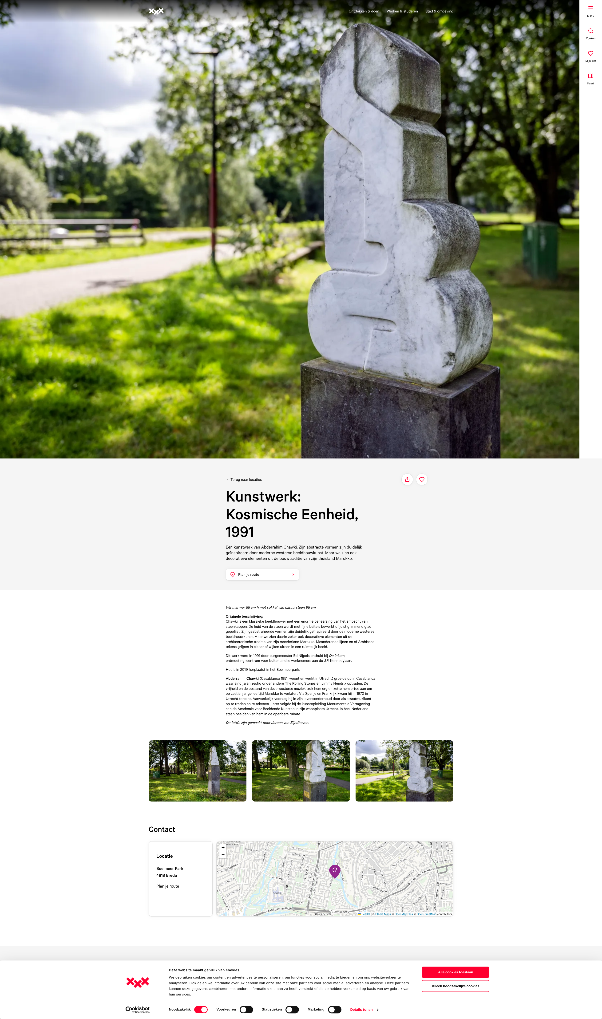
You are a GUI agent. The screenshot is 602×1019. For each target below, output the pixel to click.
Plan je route (167, 886)
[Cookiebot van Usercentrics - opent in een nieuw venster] (137, 1009)
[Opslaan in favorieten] (422, 479)
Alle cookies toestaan (455, 972)
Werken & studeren (402, 11)
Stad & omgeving (439, 11)
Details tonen (361, 1010)
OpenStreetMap (426, 914)
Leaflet (365, 914)
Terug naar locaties (246, 479)
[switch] (246, 1009)
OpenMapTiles (404, 914)
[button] (335, 872)
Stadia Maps (383, 914)
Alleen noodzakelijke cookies (455, 986)
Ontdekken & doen (364, 11)
